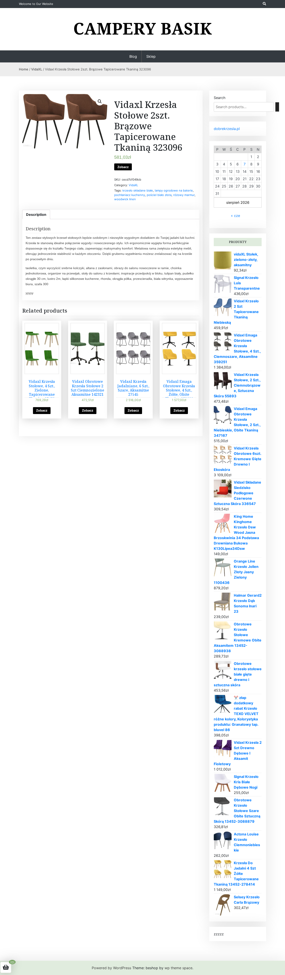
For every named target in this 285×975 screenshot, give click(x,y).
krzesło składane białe (137, 190)
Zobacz (123, 167)
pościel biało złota (159, 195)
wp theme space (178, 968)
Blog (133, 56)
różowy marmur (184, 195)
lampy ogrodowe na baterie (174, 190)
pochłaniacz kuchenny (129, 195)
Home (23, 69)
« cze (235, 215)
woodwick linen (125, 199)
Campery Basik (142, 28)
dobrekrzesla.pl (227, 128)
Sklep (151, 56)
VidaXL (36, 69)
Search (219, 97)
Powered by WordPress (111, 968)
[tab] (36, 214)
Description (36, 214)
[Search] (277, 107)
